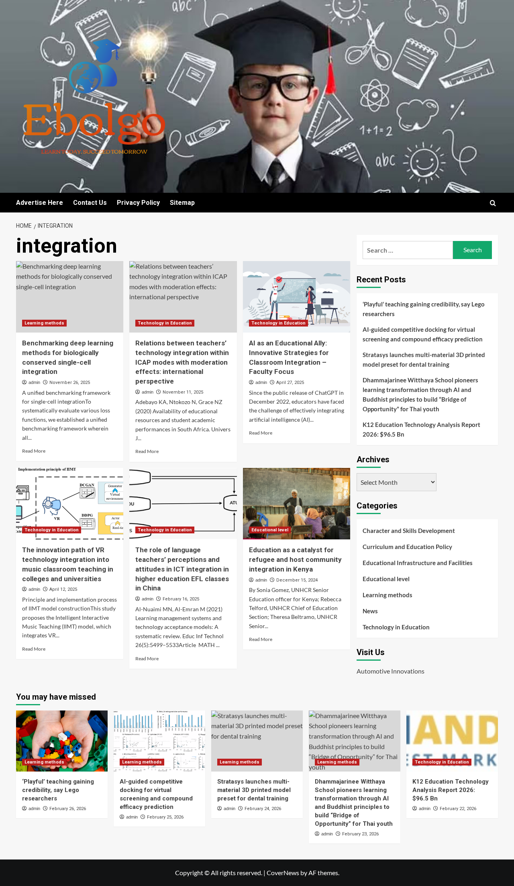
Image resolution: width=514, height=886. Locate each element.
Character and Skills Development (409, 530)
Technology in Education (165, 323)
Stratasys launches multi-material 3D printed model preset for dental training (424, 359)
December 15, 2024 (297, 580)
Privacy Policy (138, 202)
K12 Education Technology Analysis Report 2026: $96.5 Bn (421, 429)
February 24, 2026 (263, 808)
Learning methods (44, 323)
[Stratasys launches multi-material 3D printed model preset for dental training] (257, 741)
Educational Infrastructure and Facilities (418, 562)
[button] (493, 203)
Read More (33, 451)
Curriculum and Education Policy (407, 546)
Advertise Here (39, 202)
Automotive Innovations (390, 671)
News (370, 610)
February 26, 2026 (67, 808)
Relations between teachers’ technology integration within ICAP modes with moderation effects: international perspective (182, 362)
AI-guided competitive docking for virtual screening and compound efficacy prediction (423, 334)
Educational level (269, 530)
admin (34, 382)
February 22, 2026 (458, 808)
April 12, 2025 (63, 589)
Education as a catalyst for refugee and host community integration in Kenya (295, 559)
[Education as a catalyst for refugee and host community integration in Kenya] (296, 503)
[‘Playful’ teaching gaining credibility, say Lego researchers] (62, 741)
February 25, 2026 (165, 817)
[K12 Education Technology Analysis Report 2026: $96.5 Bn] (452, 741)
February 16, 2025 (181, 599)
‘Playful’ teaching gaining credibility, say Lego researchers (424, 308)
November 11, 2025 (183, 392)
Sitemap (182, 202)
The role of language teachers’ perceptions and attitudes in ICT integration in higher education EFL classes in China (182, 569)
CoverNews (283, 872)
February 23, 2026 (360, 834)
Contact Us (90, 202)
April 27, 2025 (290, 382)
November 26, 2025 (69, 382)
